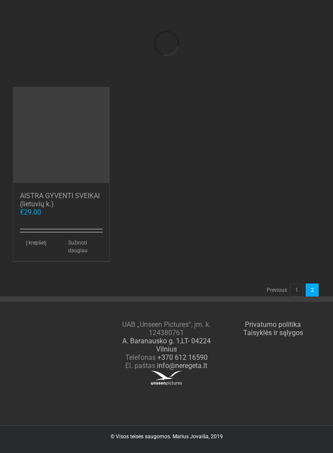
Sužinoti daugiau (78, 247)
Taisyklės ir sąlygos (273, 333)
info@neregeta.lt (182, 366)
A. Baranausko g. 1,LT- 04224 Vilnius (166, 345)
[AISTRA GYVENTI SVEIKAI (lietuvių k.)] (61, 135)
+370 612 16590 (182, 357)
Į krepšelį (36, 243)
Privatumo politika (273, 324)
